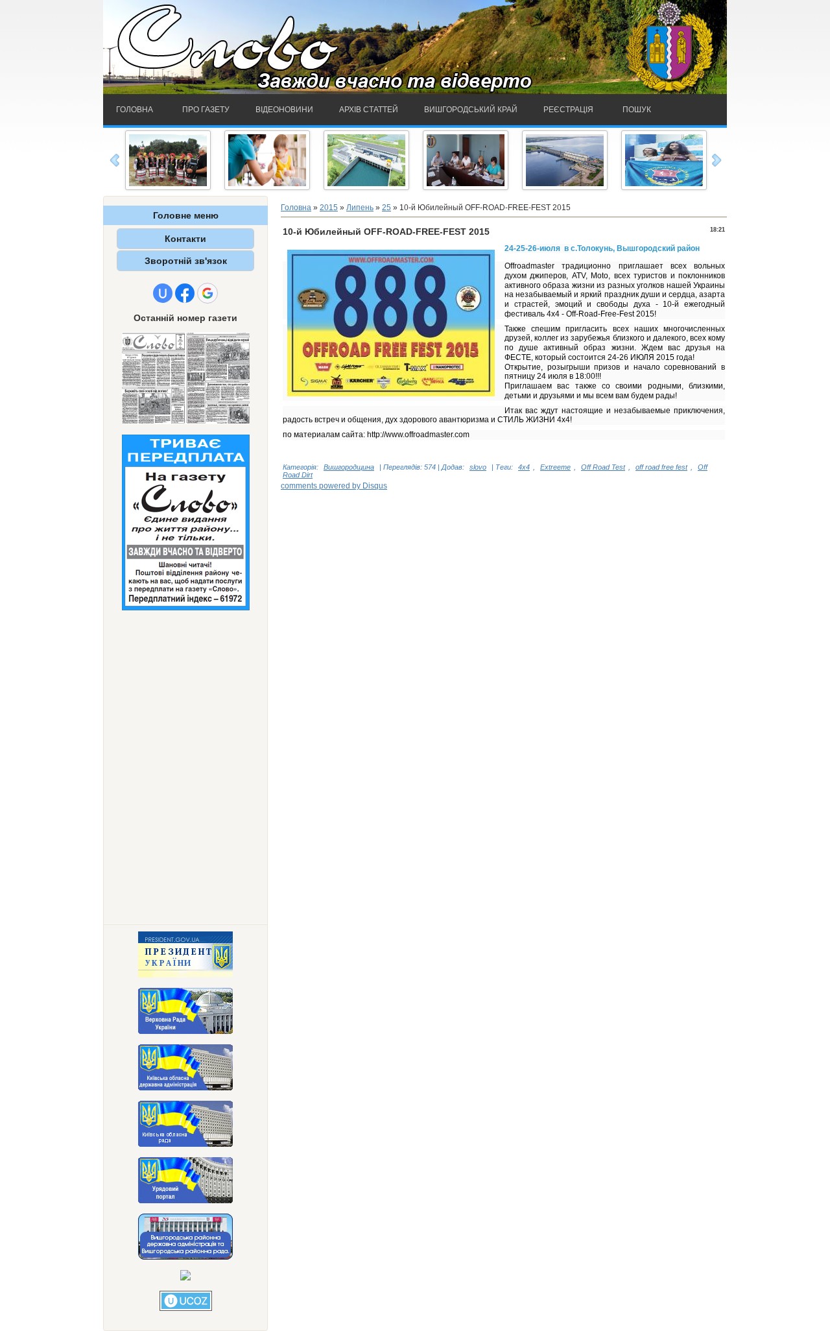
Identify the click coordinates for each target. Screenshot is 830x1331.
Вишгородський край (470, 109)
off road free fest (661, 467)
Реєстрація (568, 109)
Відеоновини (284, 109)
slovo (477, 467)
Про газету (206, 109)
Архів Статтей (368, 109)
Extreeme (555, 467)
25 (386, 207)
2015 (329, 207)
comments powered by (334, 485)
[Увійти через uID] (162, 293)
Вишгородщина (349, 467)
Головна (134, 109)
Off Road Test (603, 467)
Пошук (636, 109)
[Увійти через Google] (207, 293)
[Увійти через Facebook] (185, 293)
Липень (360, 207)
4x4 (524, 467)
